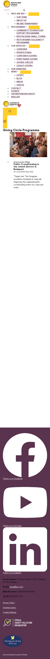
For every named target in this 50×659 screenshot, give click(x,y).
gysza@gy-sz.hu (16, 587)
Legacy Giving (25, 66)
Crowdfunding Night (23, 94)
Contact (16, 88)
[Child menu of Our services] (34, 46)
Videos (20, 85)
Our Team (22, 17)
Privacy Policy (9, 603)
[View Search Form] (10, 111)
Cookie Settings (9, 612)
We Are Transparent (27, 24)
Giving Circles (25, 62)
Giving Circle (19, 162)
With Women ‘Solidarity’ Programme (30, 41)
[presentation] (28, 144)
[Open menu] (5, 121)
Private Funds (24, 52)
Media (20, 82)
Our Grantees (18, 69)
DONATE (15, 91)
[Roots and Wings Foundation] (25, 4)
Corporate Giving (27, 56)
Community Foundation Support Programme (30, 31)
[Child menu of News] (25, 72)
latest (20, 75)
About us (21, 20)
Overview (22, 49)
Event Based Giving (27, 59)
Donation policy (9, 608)
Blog (19, 78)
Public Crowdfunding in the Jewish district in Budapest (26, 167)
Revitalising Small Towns (31, 36)
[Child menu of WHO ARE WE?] (33, 14)
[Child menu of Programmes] (34, 27)
